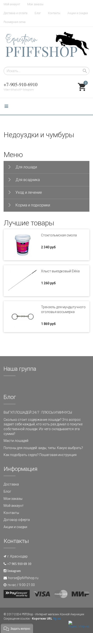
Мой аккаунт (12, 4)
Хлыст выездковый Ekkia (60, 271)
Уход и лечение (29, 192)
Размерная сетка (15, 22)
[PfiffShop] (46, 47)
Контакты (54, 13)
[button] (17, 628)
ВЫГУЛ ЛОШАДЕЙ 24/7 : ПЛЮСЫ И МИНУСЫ (38, 412)
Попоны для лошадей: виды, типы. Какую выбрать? (43, 448)
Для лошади (26, 167)
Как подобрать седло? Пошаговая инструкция (40, 455)
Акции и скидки (77, 13)
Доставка (11, 484)
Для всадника (28, 179)
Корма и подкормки (33, 205)
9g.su (57, 618)
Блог (38, 13)
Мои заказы (35, 4)
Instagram (14, 570)
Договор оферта (17, 520)
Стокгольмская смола (59, 235)
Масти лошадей (16, 441)
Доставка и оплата (15, 13)
